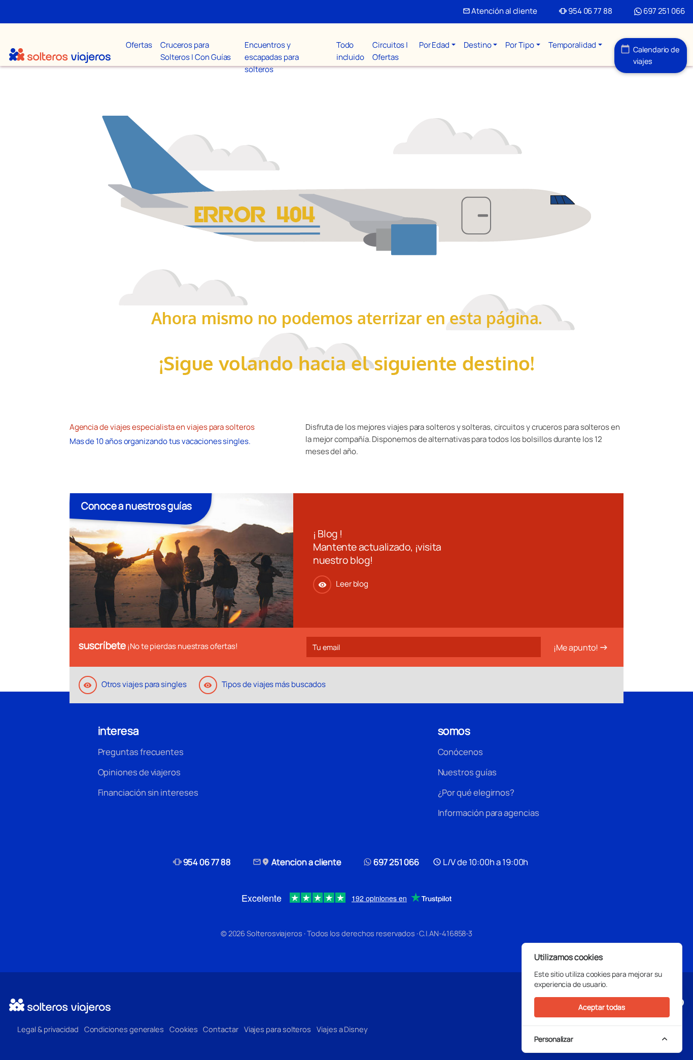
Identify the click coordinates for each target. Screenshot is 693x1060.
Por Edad (434, 45)
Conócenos (460, 752)
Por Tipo (519, 45)
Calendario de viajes (650, 55)
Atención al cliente (500, 11)
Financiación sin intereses (148, 792)
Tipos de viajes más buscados (264, 684)
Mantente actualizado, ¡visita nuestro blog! (377, 553)
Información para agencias (488, 812)
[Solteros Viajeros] (60, 55)
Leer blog (343, 583)
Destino (477, 45)
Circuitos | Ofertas (390, 51)
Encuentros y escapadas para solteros (272, 57)
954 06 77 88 (585, 11)
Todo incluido (350, 51)
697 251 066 (663, 11)
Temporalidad (572, 45)
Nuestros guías (467, 772)
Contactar (220, 1029)
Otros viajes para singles (134, 684)
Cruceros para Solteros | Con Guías (195, 51)
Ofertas (139, 45)
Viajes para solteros (277, 1029)
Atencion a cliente (297, 862)
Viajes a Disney (342, 1029)
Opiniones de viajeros (139, 772)
